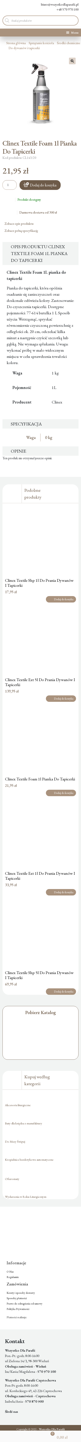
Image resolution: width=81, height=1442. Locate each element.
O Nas (10, 1271)
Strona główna (16, 43)
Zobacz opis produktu (19, 223)
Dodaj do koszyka (43, 185)
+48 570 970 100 (67, 9)
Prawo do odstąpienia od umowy (24, 1303)
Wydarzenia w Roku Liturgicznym (25, 1197)
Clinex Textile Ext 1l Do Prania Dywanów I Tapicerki (40, 876)
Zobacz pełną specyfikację (22, 230)
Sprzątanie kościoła (41, 43)
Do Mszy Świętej (15, 1141)
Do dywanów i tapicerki (24, 48)
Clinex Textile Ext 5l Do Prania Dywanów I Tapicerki (40, 682)
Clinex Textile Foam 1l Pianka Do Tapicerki (40, 779)
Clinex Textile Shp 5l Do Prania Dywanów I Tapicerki (39, 975)
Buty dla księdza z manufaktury (23, 1123)
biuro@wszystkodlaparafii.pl (60, 4)
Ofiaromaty (12, 1179)
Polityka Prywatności (18, 1309)
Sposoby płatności (17, 1298)
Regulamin (13, 1277)
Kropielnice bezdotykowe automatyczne (29, 1159)
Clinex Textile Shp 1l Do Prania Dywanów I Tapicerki (39, 583)
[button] (72, 61)
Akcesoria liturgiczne (18, 1105)
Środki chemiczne (68, 43)
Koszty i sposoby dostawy (21, 1293)
